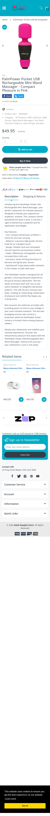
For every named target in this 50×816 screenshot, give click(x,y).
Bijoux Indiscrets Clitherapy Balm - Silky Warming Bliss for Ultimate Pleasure (36, 368)
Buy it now (25, 161)
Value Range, (29, 123)
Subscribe (25, 455)
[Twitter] (18, 476)
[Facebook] (12, 476)
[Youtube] (37, 476)
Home (5, 19)
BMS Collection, (35, 117)
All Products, (21, 117)
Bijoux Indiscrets (9, 365)
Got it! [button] (25, 806)
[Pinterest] (31, 476)
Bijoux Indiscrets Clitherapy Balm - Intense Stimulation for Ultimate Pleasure (13, 368)
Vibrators (40, 123)
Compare (9, 109)
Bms (4, 75)
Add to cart (26, 149)
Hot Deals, (39, 120)
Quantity (5, 137)
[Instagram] (25, 476)
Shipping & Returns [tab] (34, 196)
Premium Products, (14, 123)
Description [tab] (11, 196)
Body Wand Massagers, (23, 120)
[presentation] (43, 357)
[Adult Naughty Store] (19, 8)
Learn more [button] (10, 798)
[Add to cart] (21, 399)
